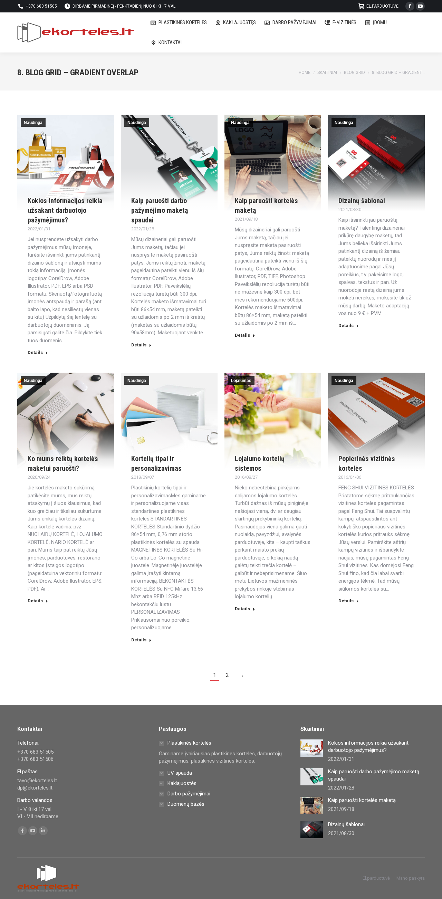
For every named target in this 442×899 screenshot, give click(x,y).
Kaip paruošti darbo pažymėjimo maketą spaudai (159, 210)
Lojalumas (241, 380)
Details (35, 352)
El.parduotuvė (382, 6)
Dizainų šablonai (361, 201)
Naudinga (33, 122)
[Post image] (311, 748)
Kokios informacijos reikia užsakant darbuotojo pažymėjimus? (65, 210)
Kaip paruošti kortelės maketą (362, 800)
